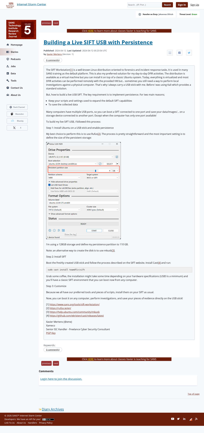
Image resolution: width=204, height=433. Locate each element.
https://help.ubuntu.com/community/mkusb (75, 312)
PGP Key (51, 333)
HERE (91, 30)
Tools (13, 80)
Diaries (14, 52)
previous (46, 23)
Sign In (182, 4)
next (56, 23)
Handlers (32, 422)
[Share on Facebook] (179, 53)
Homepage (17, 44)
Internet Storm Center (31, 4)
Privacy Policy (45, 422)
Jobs (13, 66)
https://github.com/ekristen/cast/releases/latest (77, 315)
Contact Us (17, 87)
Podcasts (16, 59)
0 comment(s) (53, 60)
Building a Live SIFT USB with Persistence (98, 42)
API (30, 419)
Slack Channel (19, 107)
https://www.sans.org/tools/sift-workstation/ (75, 304)
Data (13, 73)
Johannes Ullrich (166, 14)
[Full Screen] (170, 53)
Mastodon (19, 114)
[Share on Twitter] (189, 53)
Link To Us (9, 422)
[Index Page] (10, 4)
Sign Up (194, 4)
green (194, 14)
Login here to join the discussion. (61, 379)
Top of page (194, 393)
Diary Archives (53, 409)
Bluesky (20, 121)
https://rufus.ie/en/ (60, 308)
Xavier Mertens (54, 54)
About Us (16, 95)
